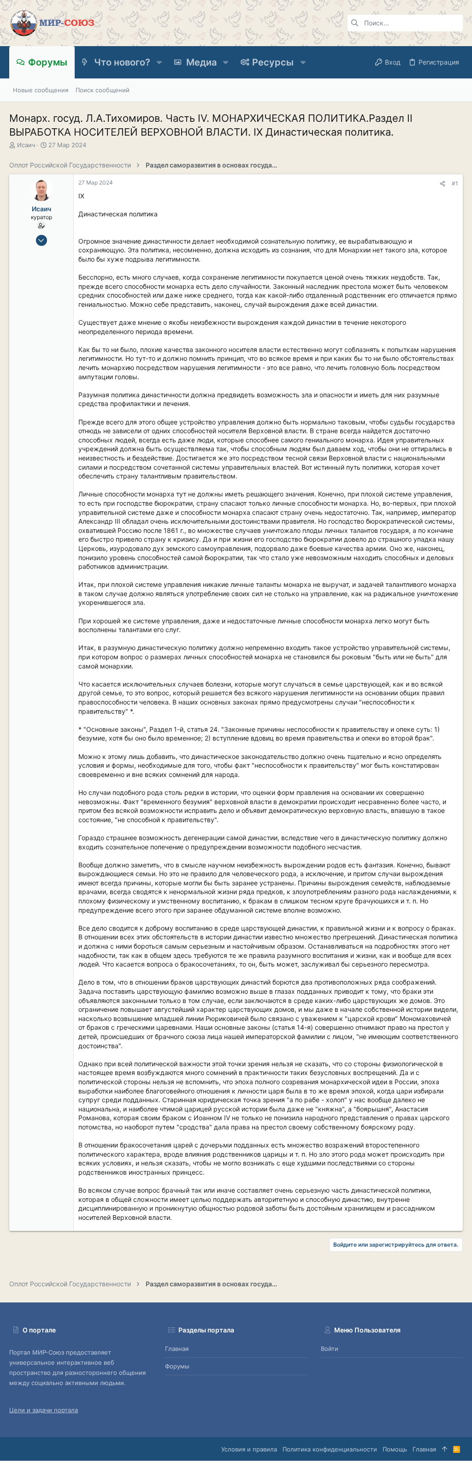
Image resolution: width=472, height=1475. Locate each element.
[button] (159, 62)
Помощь (395, 1449)
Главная (177, 1348)
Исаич (26, 145)
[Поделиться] (442, 183)
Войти (329, 1348)
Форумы (177, 1366)
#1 (455, 183)
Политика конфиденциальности (330, 1449)
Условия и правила (249, 1449)
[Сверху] (444, 1449)
